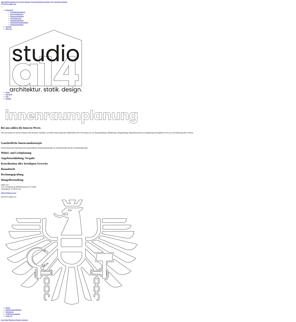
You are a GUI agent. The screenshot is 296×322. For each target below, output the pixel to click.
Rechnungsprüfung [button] (12, 174)
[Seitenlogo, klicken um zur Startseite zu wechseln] (8, 4)
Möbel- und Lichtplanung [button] (16, 152)
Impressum (10, 312)
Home (8, 308)
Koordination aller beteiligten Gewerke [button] (24, 163)
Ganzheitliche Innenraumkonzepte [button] (21, 142)
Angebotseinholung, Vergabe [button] (18, 158)
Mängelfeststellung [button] (12, 179)
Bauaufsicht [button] (8, 168)
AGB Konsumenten (13, 314)
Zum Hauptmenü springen (40, 2)
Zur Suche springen (23, 2)
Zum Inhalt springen (8, 2)
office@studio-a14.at (8, 193)
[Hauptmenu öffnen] (2, 6)
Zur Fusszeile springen (59, 2)
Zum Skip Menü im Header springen (14, 320)
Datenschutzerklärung (14, 310)
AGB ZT (9, 316)
